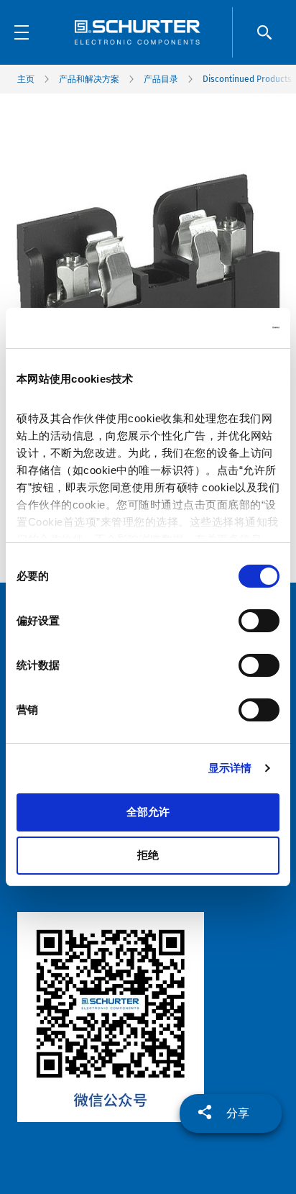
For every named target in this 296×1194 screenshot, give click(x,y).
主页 (25, 79)
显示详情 (229, 768)
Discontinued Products (247, 79)
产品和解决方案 (89, 79)
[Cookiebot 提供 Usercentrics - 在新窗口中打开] (216, 328)
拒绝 (148, 855)
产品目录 (161, 79)
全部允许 (148, 812)
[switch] (259, 620)
